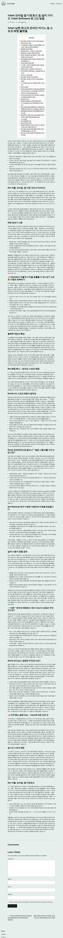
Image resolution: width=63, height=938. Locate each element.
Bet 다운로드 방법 (26, 123)
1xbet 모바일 (28, 238)
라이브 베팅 (24, 87)
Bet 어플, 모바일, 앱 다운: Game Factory (32, 41)
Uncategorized (22, 22)
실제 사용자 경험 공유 (27, 63)
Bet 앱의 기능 (25, 99)
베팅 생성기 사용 (26, 43)
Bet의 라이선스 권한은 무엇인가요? (31, 69)
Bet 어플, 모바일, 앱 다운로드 (29, 77)
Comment (11, 859)
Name (10, 879)
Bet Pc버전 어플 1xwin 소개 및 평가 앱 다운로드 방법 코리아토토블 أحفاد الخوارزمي (32, 117)
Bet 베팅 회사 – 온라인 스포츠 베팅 (31, 51)
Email (10, 887)
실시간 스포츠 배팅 (26, 75)
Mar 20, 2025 (11, 22)
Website (10, 894)
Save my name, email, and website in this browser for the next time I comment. (31, 902)
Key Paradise (11, 3)
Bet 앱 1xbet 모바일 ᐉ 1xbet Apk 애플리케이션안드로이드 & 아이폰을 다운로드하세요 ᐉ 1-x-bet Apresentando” (33, 91)
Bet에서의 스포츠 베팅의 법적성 (30, 53)
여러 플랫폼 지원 (26, 121)
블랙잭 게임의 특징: (27, 49)
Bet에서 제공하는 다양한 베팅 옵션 (31, 101)
